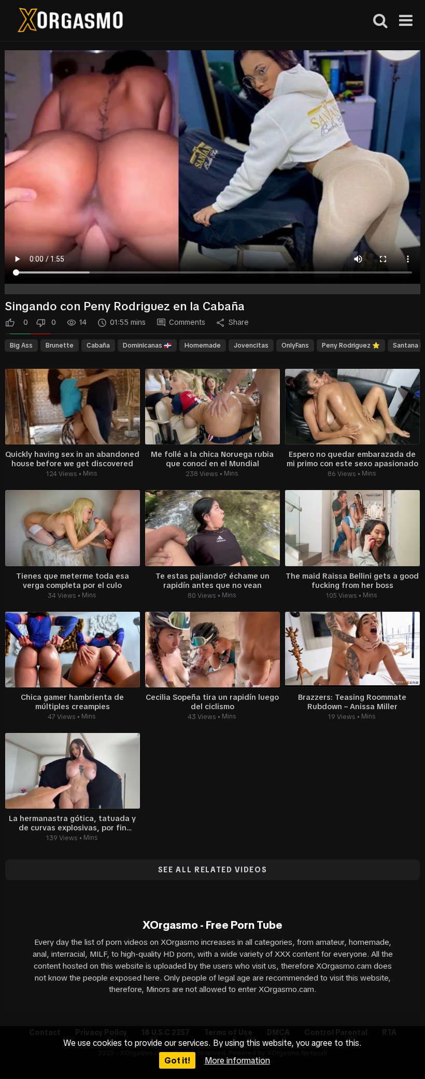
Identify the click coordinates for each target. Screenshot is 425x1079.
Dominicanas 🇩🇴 (147, 345)
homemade (203, 345)
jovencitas (251, 345)
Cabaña (98, 345)
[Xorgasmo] (70, 21)
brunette (60, 345)
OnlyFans (295, 345)
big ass (21, 345)
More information (237, 1060)
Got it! (177, 1060)
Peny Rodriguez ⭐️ (351, 345)
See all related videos (212, 870)
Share (239, 322)
